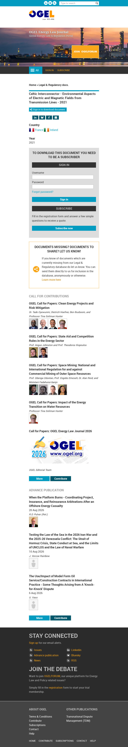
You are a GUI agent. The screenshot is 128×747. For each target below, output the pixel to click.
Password (38, 182)
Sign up (33, 643)
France (39, 130)
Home (32, 85)
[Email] (56, 118)
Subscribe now (64, 228)
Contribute (60, 478)
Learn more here (51, 280)
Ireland (54, 130)
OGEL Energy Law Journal (45, 16)
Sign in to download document (49, 109)
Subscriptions (37, 725)
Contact (34, 729)
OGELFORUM (52, 676)
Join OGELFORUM (85, 51)
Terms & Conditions (40, 716)
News (37, 660)
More (39, 478)
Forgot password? (42, 192)
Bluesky (50, 3)
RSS (73, 660)
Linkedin (46, 3)
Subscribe (63, 70)
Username (38, 172)
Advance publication (46, 655)
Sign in (49, 70)
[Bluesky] (43, 118)
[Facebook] (52, 118)
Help (31, 733)
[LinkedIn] (37, 118)
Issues (38, 650)
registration (55, 687)
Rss (54, 3)
